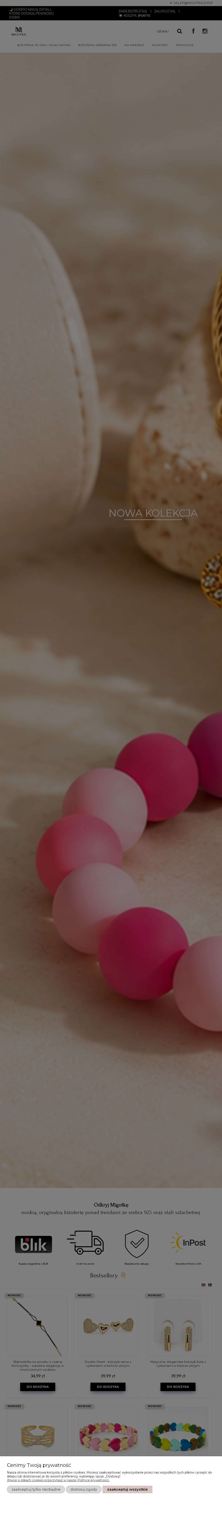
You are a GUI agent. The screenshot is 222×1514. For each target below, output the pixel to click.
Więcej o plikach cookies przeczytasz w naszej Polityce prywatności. (58, 1480)
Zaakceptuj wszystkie (127, 1489)
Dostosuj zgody (83, 1489)
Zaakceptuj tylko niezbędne (35, 1489)
